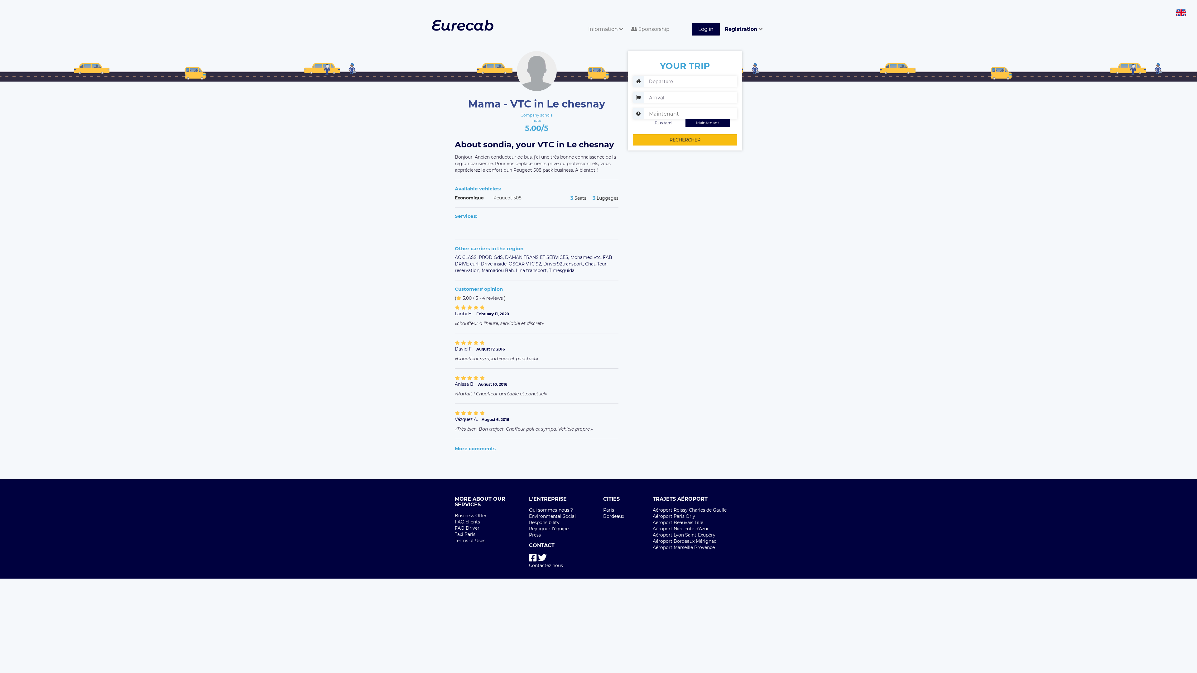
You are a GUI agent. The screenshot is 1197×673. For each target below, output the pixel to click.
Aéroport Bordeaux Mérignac (684, 541)
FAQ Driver (467, 528)
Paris (608, 510)
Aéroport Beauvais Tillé (678, 522)
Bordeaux (613, 516)
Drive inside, (495, 264)
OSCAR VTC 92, (526, 264)
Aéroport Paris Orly (674, 516)
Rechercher (685, 140)
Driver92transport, (564, 264)
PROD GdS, (492, 257)
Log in (706, 29)
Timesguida (561, 270)
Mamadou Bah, (499, 270)
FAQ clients (467, 522)
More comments (475, 448)
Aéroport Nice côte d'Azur (681, 529)
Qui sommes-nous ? (551, 510)
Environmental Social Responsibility (552, 519)
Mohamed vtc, (586, 257)
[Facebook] (533, 557)
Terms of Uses (470, 540)
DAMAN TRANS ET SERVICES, (537, 257)
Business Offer (471, 515)
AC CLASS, (467, 257)
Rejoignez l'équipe (549, 529)
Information (603, 29)
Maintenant (707, 123)
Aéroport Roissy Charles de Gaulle (690, 510)
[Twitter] (542, 557)
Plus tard (663, 123)
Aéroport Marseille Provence (684, 547)
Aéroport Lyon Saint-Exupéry (684, 535)
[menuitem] (604, 22)
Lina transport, (532, 270)
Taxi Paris (465, 534)
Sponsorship (653, 29)
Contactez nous (546, 565)
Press (535, 535)
